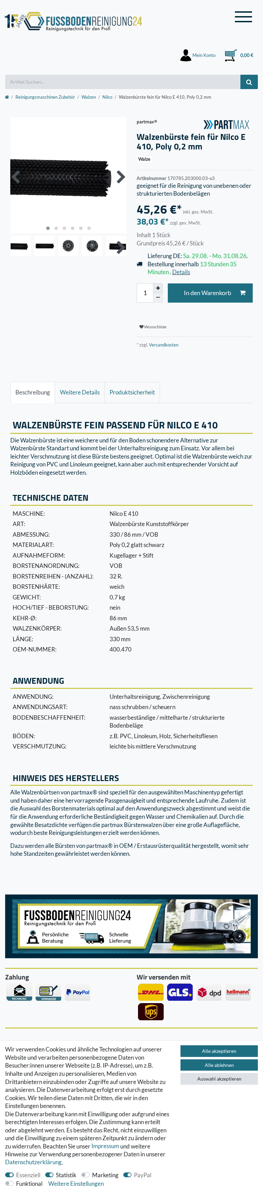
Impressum (105, 1146)
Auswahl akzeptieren (219, 1079)
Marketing (105, 1175)
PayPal (142, 1175)
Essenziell (28, 1175)
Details (181, 272)
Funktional (29, 1183)
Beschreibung (32, 392)
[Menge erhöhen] (158, 288)
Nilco (107, 97)
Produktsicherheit (132, 392)
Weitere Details (80, 392)
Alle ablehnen (219, 1065)
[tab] (32, 392)
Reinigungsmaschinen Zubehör (45, 97)
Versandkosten (163, 345)
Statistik (66, 1175)
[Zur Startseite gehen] (7, 97)
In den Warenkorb (207, 292)
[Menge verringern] (158, 298)
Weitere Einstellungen (76, 1183)
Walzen (89, 97)
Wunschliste (154, 326)
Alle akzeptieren (219, 1051)
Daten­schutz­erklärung (33, 1162)
